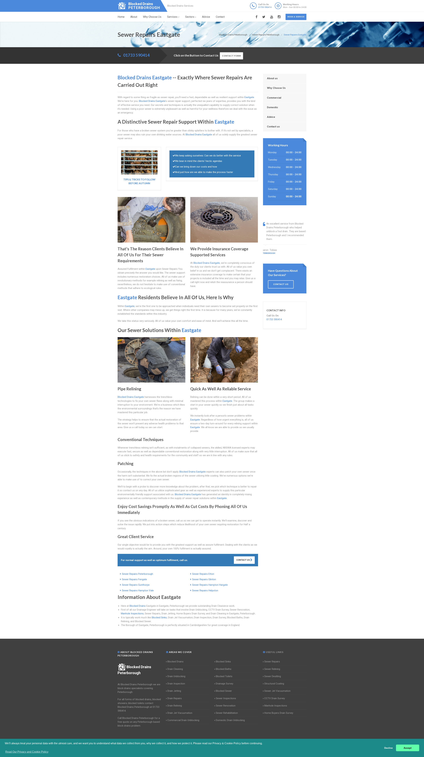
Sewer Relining (272, 669)
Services (172, 16)
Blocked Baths (223, 669)
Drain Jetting (174, 690)
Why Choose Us (152, 16)
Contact (220, 16)
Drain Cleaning (175, 669)
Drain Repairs (174, 698)
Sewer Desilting (272, 676)
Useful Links (274, 652)
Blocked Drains (138, 605)
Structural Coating (274, 683)
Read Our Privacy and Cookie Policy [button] (26, 751)
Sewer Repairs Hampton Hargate (210, 584)
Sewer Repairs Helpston (205, 590)
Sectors (189, 16)
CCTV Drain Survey (274, 698)
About (133, 16)
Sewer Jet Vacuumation (277, 690)
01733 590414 (264, 7)
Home (121, 16)
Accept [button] (408, 748)
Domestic (272, 107)
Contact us (273, 126)
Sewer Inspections (226, 698)
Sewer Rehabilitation (227, 712)
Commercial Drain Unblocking (183, 720)
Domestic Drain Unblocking (230, 720)
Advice (206, 16)
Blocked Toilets (224, 676)
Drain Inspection (176, 683)
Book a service (296, 17)
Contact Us (243, 560)
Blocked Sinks (159, 617)
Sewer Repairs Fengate (134, 579)
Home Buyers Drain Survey (278, 712)
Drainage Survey (224, 683)
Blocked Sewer (224, 690)
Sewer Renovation (226, 705)
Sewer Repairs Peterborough (137, 573)
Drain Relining (174, 705)
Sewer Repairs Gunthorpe (136, 584)
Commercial (274, 97)
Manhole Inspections (132, 613)
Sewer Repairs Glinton (204, 579)
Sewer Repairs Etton (203, 573)
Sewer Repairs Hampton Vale (138, 590)
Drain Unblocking (176, 676)
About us (272, 78)
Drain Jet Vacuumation (179, 712)
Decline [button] (388, 748)
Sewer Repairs (272, 661)
